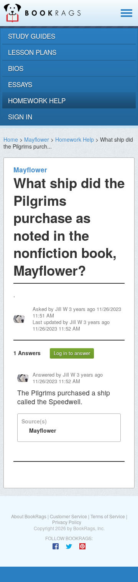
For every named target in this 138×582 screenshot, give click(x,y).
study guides (31, 36)
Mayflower (36, 139)
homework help (37, 100)
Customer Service (68, 516)
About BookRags (28, 516)
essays (20, 84)
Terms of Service (107, 516)
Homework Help (74, 139)
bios (15, 68)
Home (10, 139)
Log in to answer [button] (72, 353)
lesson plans (32, 52)
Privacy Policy (66, 522)
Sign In (20, 116)
